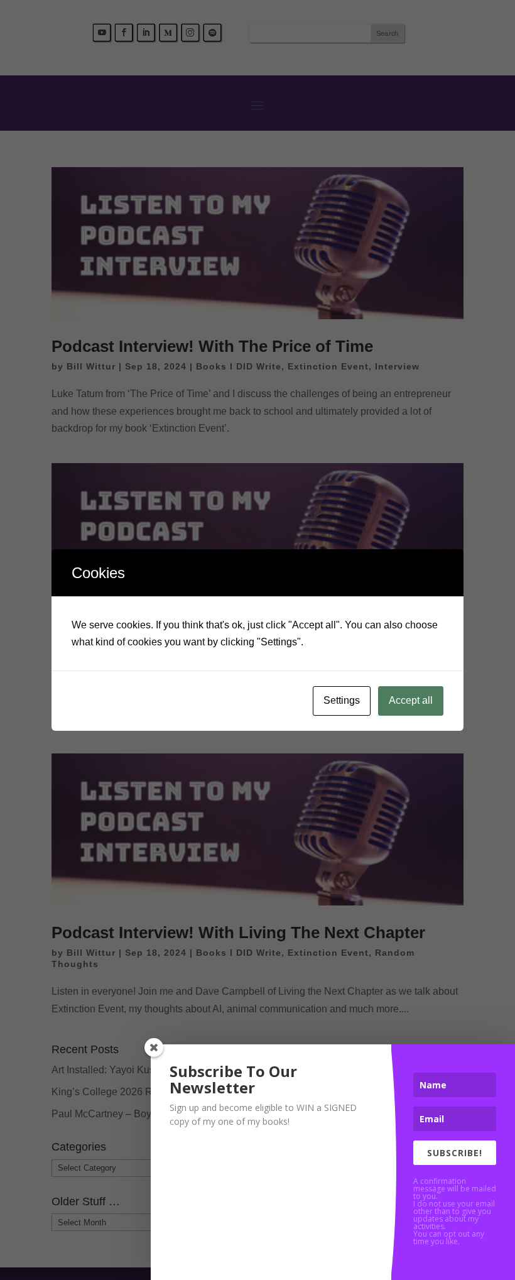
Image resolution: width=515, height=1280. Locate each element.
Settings (341, 700)
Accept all (411, 700)
